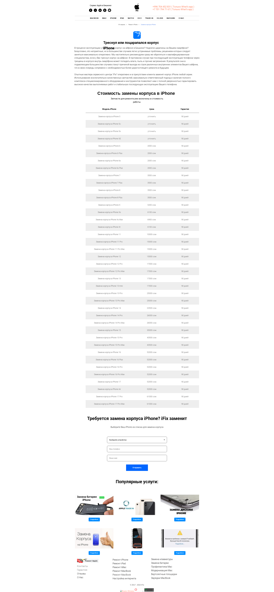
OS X (139, 18)
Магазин (171, 18)
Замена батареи (160, 563)
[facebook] (90, 11)
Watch (131, 18)
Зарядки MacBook (160, 578)
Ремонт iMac (119, 567)
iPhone (113, 18)
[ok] (104, 11)
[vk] (100, 11)
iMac (104, 18)
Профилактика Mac (161, 566)
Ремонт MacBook (122, 571)
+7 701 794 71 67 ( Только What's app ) (173, 9)
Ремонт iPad (119, 563)
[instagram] (109, 11)
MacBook (94, 18)
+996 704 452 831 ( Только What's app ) (173, 6)
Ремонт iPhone (132, 24)
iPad (122, 18)
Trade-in (149, 18)
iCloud (160, 18)
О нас (181, 18)
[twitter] (95, 11)
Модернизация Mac (161, 570)
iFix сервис (121, 24)
